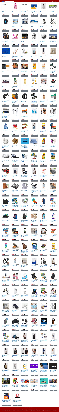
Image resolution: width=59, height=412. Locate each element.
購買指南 (8, 369)
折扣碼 (25, 1)
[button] (3, 1)
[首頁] (1, 1)
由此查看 (6, 210)
